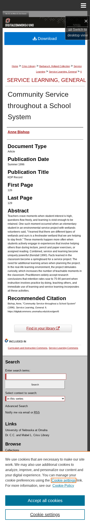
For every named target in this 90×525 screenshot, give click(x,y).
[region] (45, 488)
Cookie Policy (63, 485)
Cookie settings (64, 480)
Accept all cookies (45, 500)
